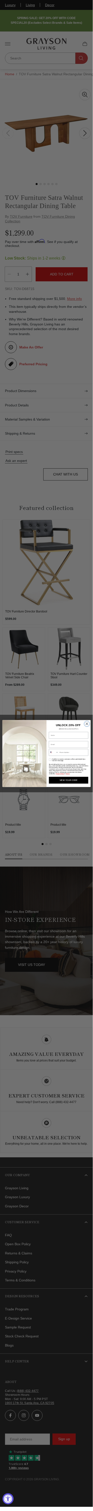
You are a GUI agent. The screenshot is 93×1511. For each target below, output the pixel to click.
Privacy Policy (60, 773)
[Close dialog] (87, 724)
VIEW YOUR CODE (68, 780)
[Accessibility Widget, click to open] (8, 1498)
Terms (68, 773)
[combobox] (53, 752)
